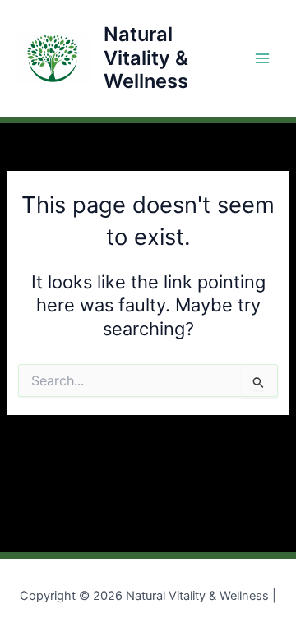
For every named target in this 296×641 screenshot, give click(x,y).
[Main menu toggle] (262, 58)
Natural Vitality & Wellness (146, 57)
